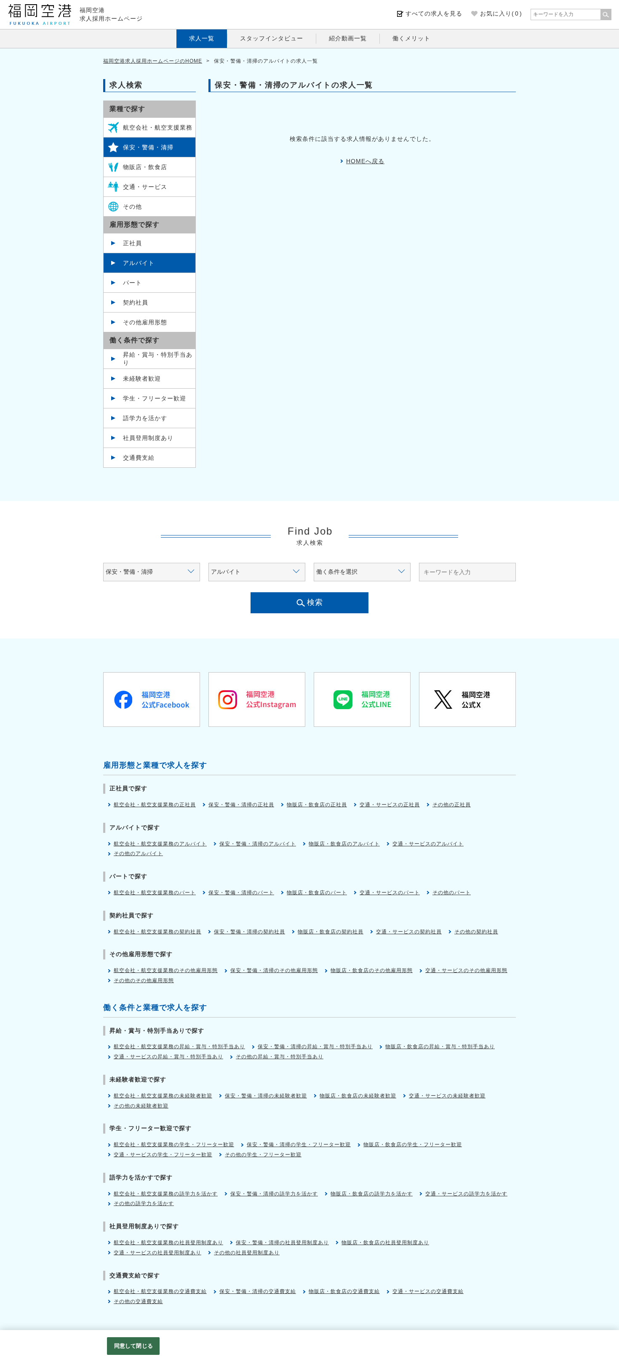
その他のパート (451, 893)
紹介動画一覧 (348, 38)
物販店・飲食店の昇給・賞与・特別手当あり (440, 1046)
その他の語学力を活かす (144, 1203)
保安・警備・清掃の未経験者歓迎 (266, 1096)
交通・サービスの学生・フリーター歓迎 (163, 1155)
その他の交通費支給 (138, 1301)
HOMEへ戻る (365, 161)
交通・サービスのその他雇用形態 (466, 970)
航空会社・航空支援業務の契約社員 (157, 932)
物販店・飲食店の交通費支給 (344, 1291)
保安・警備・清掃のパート (241, 893)
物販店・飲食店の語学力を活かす (372, 1194)
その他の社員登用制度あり (247, 1253)
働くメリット (411, 38)
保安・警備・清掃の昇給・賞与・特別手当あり (315, 1046)
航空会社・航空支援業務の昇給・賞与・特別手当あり (179, 1046)
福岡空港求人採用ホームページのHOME (152, 61)
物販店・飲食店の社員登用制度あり (385, 1242)
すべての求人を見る (434, 13)
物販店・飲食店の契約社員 (330, 932)
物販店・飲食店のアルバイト (344, 844)
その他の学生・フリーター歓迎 (263, 1155)
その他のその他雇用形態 (144, 980)
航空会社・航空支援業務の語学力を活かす (166, 1194)
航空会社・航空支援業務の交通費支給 (160, 1291)
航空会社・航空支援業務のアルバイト (160, 844)
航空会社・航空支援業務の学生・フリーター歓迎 (174, 1144)
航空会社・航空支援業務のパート (155, 893)
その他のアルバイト (138, 853)
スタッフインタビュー (271, 38)
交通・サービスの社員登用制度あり (157, 1253)
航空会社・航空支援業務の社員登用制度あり (168, 1242)
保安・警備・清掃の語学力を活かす (274, 1194)
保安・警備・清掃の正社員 (241, 805)
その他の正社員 (451, 805)
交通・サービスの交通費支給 (428, 1291)
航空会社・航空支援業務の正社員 (155, 805)
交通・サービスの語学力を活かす (466, 1194)
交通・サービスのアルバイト (428, 844)
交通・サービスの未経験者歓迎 (447, 1096)
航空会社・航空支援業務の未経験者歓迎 (163, 1096)
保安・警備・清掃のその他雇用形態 (274, 970)
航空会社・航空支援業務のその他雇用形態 (166, 970)
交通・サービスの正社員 (390, 805)
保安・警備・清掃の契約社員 (249, 932)
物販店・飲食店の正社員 (317, 805)
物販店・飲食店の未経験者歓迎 (358, 1096)
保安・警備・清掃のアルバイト (257, 844)
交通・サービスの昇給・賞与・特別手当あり (168, 1057)
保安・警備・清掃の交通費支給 (257, 1291)
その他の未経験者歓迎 (141, 1106)
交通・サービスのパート (390, 893)
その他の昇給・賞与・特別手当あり (279, 1057)
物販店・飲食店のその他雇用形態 (372, 970)
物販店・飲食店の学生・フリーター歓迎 (412, 1144)
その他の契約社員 (476, 932)
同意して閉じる (133, 1346)
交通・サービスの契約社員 (409, 932)
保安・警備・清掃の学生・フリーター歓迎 (299, 1144)
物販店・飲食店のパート (317, 893)
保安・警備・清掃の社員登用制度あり (282, 1242)
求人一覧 (201, 38)
